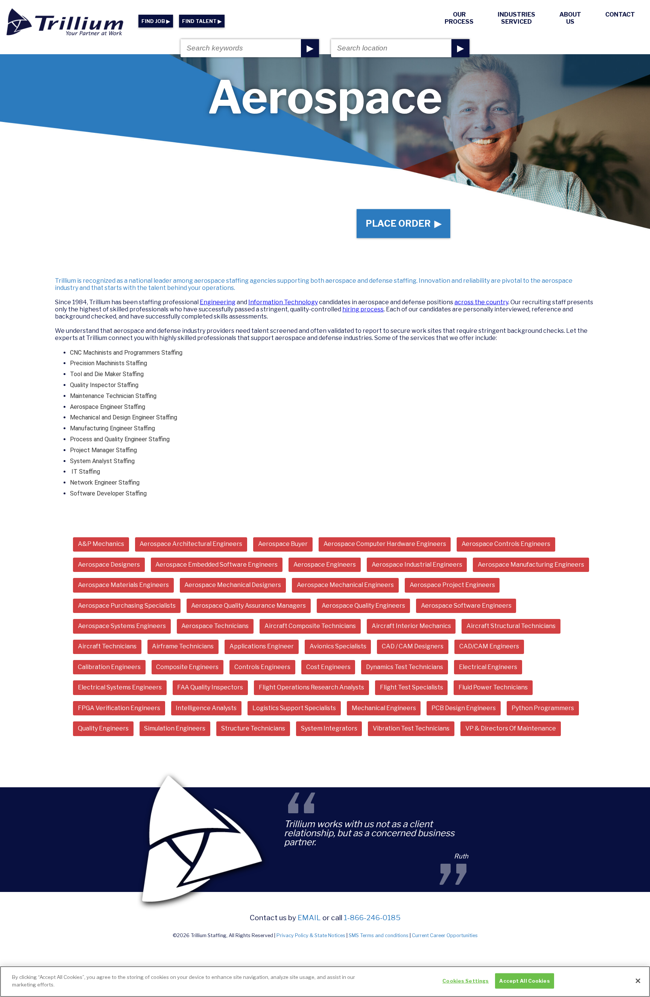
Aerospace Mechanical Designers (232, 584)
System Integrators (329, 728)
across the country (481, 302)
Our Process (459, 18)
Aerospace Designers (109, 564)
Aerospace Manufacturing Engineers (531, 564)
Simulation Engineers (174, 728)
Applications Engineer (261, 646)
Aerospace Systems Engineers (122, 626)
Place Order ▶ (403, 223)
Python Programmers (543, 708)
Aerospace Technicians (215, 626)
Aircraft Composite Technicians (310, 626)
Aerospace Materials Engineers (123, 584)
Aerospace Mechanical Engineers (345, 584)
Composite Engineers (187, 667)
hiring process (363, 309)
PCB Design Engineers (463, 708)
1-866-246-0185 (372, 917)
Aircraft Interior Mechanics (411, 626)
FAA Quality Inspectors (210, 687)
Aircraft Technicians (107, 646)
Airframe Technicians (183, 646)
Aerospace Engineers (324, 564)
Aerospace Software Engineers (466, 605)
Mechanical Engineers (384, 708)
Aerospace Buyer (283, 543)
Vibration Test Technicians (411, 728)
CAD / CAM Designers (412, 646)
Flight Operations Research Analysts (311, 687)
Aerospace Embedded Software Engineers (216, 564)
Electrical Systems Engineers (120, 687)
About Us (570, 18)
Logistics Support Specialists (294, 708)
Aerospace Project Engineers (452, 584)
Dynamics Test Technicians (404, 667)
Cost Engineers (328, 667)
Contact (620, 14)
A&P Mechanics (101, 543)
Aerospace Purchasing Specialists (127, 605)
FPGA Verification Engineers (119, 708)
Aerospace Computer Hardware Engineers (384, 543)
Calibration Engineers (109, 667)
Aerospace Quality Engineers (363, 605)
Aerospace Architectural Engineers (191, 543)
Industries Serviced (516, 18)
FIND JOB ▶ (155, 21)
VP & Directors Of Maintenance (510, 728)
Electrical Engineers (488, 667)
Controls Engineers (262, 667)
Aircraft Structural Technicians (511, 626)
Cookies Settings (465, 981)
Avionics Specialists (338, 646)
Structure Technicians (253, 728)
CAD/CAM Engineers (489, 646)
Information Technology (283, 302)
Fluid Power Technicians (493, 687)
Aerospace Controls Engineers (506, 543)
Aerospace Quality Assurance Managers (248, 605)
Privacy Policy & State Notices (310, 935)
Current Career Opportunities (445, 935)
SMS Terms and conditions (379, 935)
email (309, 917)
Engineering (217, 302)
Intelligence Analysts (206, 708)
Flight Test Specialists (411, 687)
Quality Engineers (103, 728)
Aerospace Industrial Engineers (417, 564)
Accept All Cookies (524, 981)
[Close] (638, 981)
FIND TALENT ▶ (202, 21)
